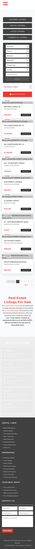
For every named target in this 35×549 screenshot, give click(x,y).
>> (32, 285)
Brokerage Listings (8, 457)
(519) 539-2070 (11, 383)
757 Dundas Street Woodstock (15, 380)
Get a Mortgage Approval (10, 496)
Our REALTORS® (9, 545)
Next (26, 285)
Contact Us (6, 447)
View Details (26, 114)
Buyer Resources (8, 436)
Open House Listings (9, 466)
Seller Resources (8, 439)
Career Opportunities (9, 445)
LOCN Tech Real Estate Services (17, 540)
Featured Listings (17, 19)
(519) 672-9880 (11, 356)
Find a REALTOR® (9, 487)
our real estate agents (12, 310)
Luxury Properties (8, 474)
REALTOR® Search (9, 428)
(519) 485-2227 (11, 396)
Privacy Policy (20, 545)
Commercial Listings (17, 37)
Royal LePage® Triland (11, 306)
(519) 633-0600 (11, 369)
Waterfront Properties (9, 471)
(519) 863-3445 (11, 409)
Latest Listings (17, 31)
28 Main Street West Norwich (15, 407)
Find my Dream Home (10, 490)
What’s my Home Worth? (10, 493)
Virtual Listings (17, 25)
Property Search (8, 431)
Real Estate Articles (9, 442)
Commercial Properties (10, 477)
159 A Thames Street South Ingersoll (17, 394)
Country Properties (9, 469)
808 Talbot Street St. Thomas (15, 367)
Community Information (10, 433)
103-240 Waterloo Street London (16, 354)
